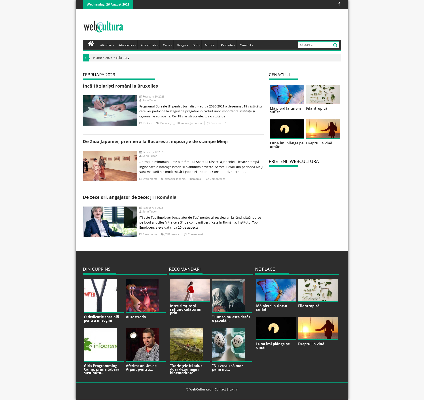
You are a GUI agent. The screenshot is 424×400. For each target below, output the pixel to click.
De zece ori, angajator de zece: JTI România (129, 197)
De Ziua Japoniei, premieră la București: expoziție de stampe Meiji (155, 141)
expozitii (170, 179)
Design (181, 45)
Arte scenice (126, 45)
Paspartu (227, 45)
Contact (220, 389)
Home (97, 58)
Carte (166, 45)
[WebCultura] (91, 43)
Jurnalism (196, 123)
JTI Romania (182, 123)
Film (195, 45)
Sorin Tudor (149, 100)
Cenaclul (245, 45)
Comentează (218, 123)
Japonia (180, 179)
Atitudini (106, 45)
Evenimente (150, 179)
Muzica (209, 45)
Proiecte (148, 123)
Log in (233, 389)
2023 (108, 58)
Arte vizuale (148, 45)
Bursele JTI (166, 123)
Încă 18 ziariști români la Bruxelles (120, 86)
